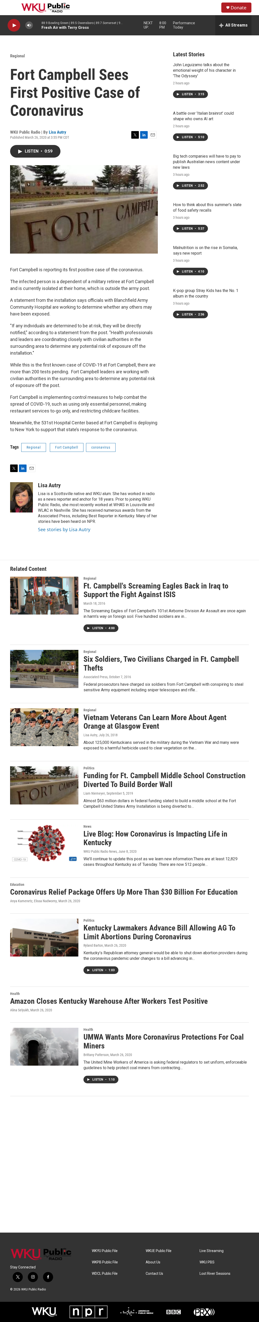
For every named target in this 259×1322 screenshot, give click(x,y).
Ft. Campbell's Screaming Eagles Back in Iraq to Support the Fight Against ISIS (155, 590)
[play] (14, 25)
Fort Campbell (66, 447)
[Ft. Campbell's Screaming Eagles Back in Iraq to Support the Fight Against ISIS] (44, 596)
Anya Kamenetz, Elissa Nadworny (33, 901)
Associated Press (95, 677)
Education (17, 885)
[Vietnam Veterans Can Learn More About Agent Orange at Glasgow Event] (44, 727)
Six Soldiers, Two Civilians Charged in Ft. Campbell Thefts (161, 663)
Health (15, 994)
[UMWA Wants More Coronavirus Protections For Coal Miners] (44, 1047)
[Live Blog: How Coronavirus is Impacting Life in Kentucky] (44, 844)
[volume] (29, 25)
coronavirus (100, 447)
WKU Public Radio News (100, 851)
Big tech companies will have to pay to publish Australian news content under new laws (207, 162)
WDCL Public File (105, 1274)
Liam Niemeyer (94, 793)
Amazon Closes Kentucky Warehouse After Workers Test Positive (109, 1001)
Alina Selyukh (19, 1010)
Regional (17, 55)
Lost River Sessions (215, 1274)
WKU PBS (207, 1262)
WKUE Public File (158, 1251)
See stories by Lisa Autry (64, 529)
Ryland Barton (93, 945)
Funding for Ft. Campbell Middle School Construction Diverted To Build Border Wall (164, 780)
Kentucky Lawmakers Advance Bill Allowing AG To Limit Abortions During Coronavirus (159, 932)
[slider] (37, 25)
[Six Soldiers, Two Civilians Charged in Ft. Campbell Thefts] (44, 669)
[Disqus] (129, 1164)
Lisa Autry (57, 132)
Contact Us (154, 1274)
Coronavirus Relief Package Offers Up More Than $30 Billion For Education (124, 892)
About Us (153, 1262)
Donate (238, 7)
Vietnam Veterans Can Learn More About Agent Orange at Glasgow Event (154, 722)
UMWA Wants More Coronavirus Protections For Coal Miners (163, 1041)
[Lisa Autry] (21, 497)
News (87, 826)
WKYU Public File (105, 1251)
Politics (88, 768)
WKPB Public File (105, 1262)
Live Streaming (212, 1251)
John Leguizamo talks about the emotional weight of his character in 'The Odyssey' (204, 70)
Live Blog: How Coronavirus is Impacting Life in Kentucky (155, 838)
